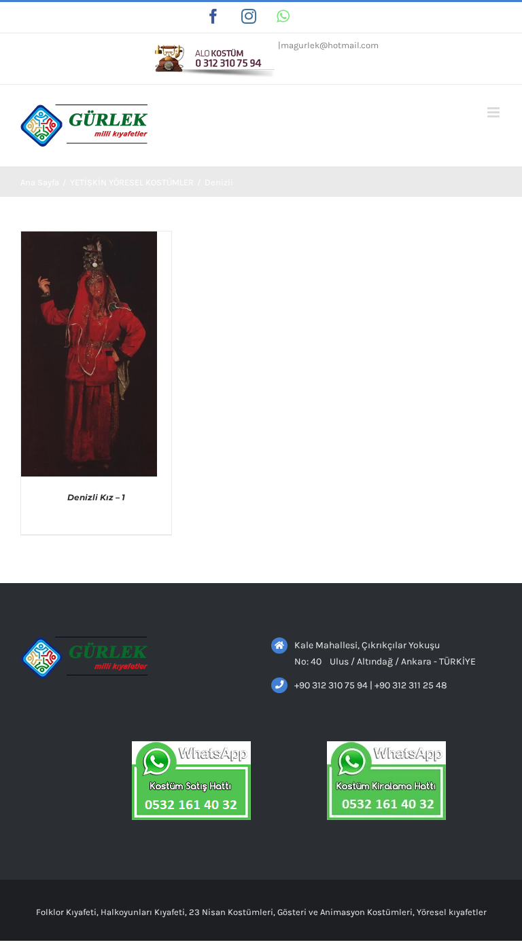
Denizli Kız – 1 (96, 497)
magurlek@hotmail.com (330, 45)
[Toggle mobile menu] (494, 112)
